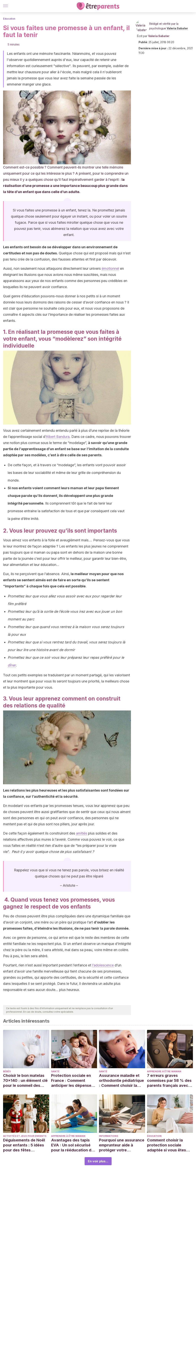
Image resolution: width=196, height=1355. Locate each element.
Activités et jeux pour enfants (24, 1136)
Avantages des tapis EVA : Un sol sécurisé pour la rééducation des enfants (73, 1145)
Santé (55, 1071)
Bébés (7, 1071)
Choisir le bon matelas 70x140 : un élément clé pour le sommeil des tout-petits (25, 1080)
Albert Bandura (57, 437)
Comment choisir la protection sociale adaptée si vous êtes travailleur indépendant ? (169, 1145)
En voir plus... (98, 1161)
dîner (12, 665)
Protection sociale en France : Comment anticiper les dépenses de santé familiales (72, 1080)
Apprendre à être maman (164, 1071)
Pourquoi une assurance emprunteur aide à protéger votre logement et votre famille (121, 1145)
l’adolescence (103, 965)
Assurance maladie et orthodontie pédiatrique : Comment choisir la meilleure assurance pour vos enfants (121, 1080)
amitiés (81, 833)
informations (108, 1136)
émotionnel (110, 268)
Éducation (9, 18)
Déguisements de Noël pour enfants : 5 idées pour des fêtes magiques (24, 1145)
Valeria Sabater (177, 28)
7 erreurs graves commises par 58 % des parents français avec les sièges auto (169, 1080)
